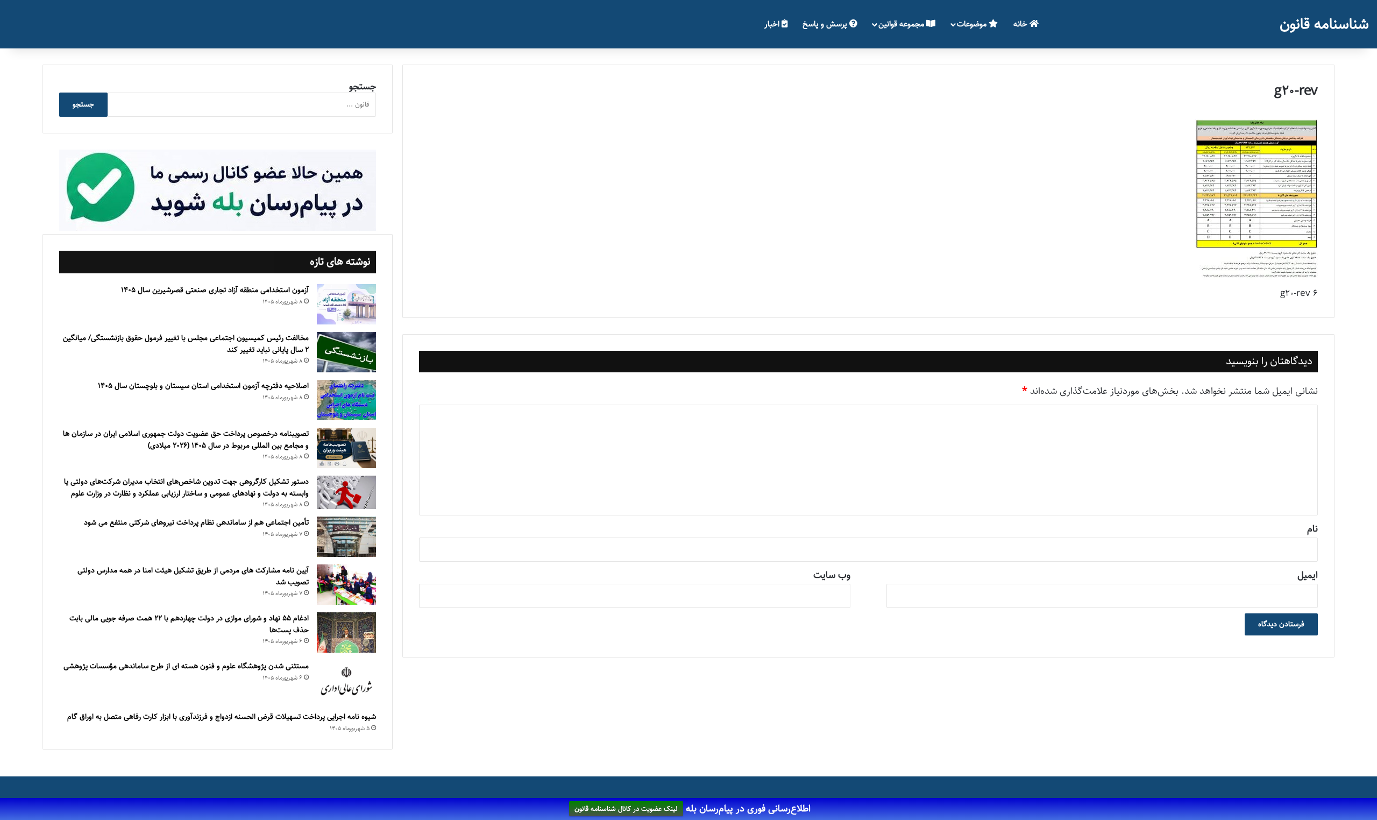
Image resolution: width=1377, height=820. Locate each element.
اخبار (773, 24)
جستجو (362, 86)
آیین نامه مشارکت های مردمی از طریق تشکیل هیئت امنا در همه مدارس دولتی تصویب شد (193, 576)
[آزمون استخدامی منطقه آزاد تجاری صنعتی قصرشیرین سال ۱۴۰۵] (346, 304)
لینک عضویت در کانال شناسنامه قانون (626, 809)
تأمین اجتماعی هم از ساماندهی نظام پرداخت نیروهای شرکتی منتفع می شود (196, 522)
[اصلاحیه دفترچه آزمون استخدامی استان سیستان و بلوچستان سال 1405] (346, 400)
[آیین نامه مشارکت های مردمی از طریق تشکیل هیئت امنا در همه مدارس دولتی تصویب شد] (346, 584)
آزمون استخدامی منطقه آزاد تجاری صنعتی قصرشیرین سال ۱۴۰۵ (215, 290)
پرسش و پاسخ (826, 24)
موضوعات (973, 24)
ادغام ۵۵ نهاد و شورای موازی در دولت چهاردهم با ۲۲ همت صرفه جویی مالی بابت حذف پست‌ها (189, 624)
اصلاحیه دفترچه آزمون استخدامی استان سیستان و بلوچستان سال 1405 (203, 386)
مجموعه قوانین (902, 24)
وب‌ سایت (831, 575)
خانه (1021, 24)
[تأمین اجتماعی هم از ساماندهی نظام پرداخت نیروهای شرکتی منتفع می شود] (346, 537)
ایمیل (1307, 575)
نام (1312, 528)
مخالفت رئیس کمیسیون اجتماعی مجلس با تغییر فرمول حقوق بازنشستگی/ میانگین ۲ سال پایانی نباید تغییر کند (186, 344)
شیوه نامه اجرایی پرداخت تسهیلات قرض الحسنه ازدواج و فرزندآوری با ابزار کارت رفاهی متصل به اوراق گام (221, 717)
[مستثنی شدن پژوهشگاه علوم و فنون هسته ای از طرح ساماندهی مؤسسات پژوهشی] (346, 681)
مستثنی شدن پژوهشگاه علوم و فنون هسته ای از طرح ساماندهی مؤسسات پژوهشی (186, 666)
